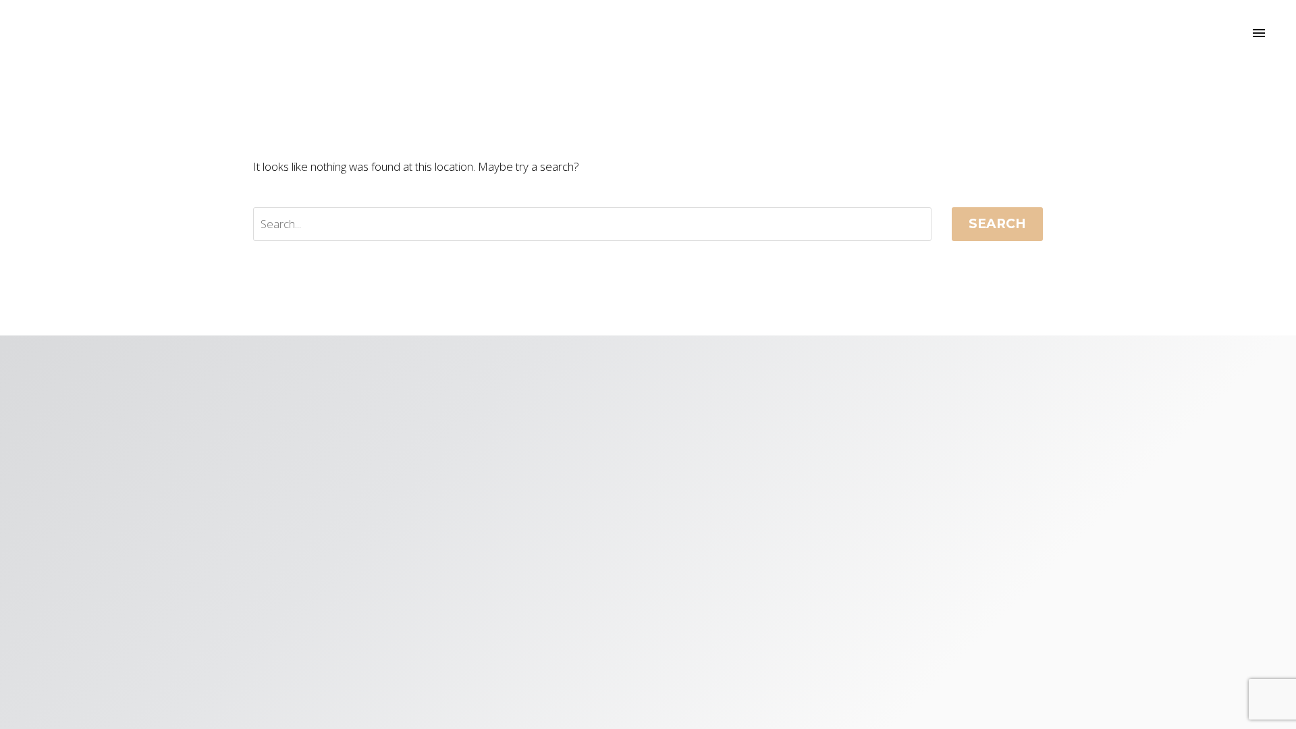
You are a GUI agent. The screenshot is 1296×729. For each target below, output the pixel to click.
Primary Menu (1259, 34)
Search (997, 224)
